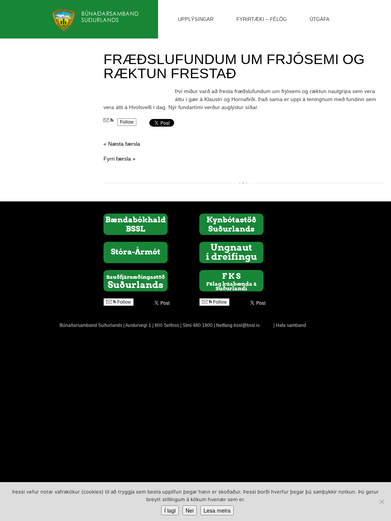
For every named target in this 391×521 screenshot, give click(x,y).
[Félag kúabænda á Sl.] (231, 280)
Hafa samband (291, 325)
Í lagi (170, 510)
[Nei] (381, 501)
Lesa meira (217, 510)
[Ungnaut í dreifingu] (231, 252)
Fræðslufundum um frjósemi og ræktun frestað (234, 66)
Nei (190, 510)
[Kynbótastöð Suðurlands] (231, 224)
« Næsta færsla (121, 144)
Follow (127, 122)
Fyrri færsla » (119, 159)
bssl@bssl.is (247, 325)
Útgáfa (320, 19)
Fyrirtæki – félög (261, 19)
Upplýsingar (195, 19)
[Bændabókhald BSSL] (135, 224)
